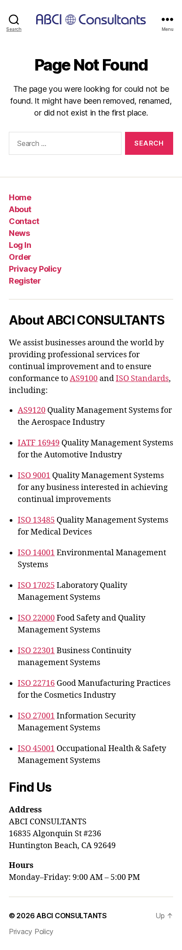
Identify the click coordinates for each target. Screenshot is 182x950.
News (19, 233)
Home (20, 197)
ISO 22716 (36, 683)
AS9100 (84, 379)
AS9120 (32, 410)
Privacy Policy (35, 268)
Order (20, 257)
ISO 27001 (36, 716)
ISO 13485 (36, 520)
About (20, 209)
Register (25, 280)
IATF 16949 (39, 443)
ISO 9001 (34, 476)
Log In (20, 245)
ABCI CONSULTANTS (71, 915)
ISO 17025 (36, 585)
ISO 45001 (36, 749)
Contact (24, 221)
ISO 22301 (36, 651)
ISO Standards (142, 379)
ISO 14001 (36, 553)
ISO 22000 (36, 618)
